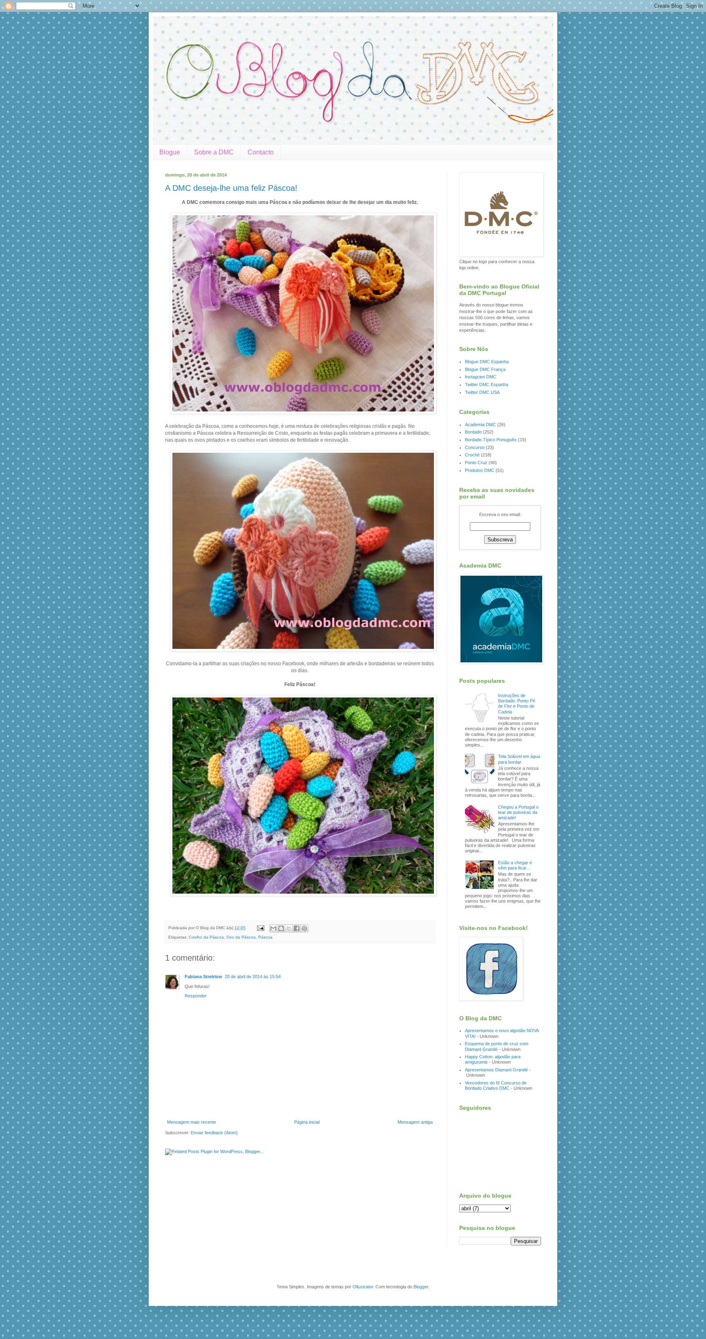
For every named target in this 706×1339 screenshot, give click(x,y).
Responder (196, 995)
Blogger (420, 1286)
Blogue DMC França (485, 369)
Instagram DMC (480, 376)
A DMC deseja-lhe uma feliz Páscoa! (231, 187)
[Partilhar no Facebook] (297, 928)
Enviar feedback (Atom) (214, 1132)
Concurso (475, 447)
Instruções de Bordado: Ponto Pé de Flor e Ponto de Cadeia (516, 703)
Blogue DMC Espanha (487, 361)
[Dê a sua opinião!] (281, 928)
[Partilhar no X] (289, 928)
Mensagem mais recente (191, 1122)
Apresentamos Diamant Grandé (496, 1069)
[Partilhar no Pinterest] (304, 928)
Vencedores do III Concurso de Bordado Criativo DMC (496, 1085)
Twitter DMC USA (482, 392)
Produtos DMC (479, 470)
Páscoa (265, 937)
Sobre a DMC (214, 152)
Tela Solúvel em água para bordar (519, 759)
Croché (472, 454)
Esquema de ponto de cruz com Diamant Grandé (496, 1046)
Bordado (473, 431)
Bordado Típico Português (491, 439)
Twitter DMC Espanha (486, 384)
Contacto (261, 152)
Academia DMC (480, 424)
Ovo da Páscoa (241, 937)
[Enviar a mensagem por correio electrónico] (260, 927)
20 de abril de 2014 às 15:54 (253, 976)
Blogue (169, 152)
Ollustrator (363, 1286)
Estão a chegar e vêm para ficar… (515, 865)
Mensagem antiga (415, 1122)
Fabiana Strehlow (203, 976)
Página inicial (306, 1122)
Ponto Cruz (476, 462)
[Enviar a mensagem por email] (273, 928)
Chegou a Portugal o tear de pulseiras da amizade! (518, 812)
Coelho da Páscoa (206, 937)
